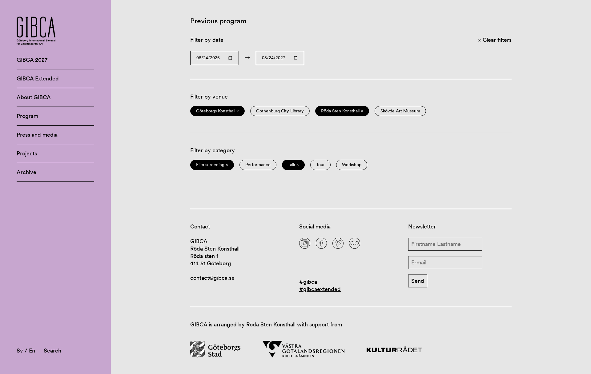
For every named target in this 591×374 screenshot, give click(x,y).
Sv (20, 350)
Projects (27, 153)
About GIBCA (34, 97)
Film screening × (212, 164)
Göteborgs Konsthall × (217, 111)
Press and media (37, 134)
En (32, 350)
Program (27, 115)
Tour (320, 164)
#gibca (308, 281)
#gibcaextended (320, 289)
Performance (258, 164)
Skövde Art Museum (400, 111)
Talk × (293, 164)
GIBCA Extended (38, 78)
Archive (26, 172)
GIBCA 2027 (32, 59)
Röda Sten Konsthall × (342, 111)
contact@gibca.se (212, 277)
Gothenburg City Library (280, 111)
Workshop (351, 164)
